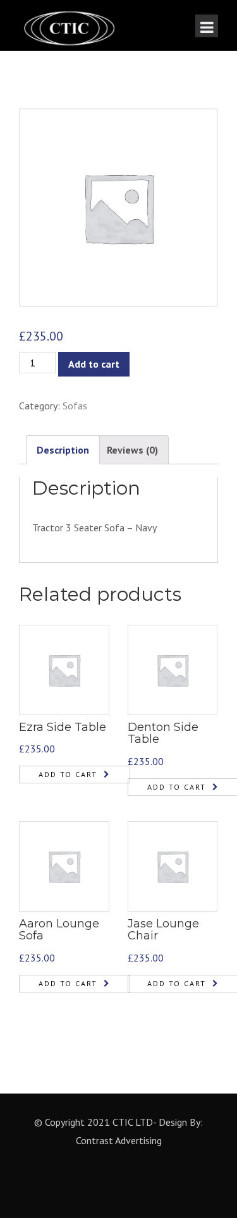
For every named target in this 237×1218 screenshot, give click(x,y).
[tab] (63, 450)
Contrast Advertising (119, 1140)
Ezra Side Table (62, 727)
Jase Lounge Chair (163, 930)
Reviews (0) (132, 449)
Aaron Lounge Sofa (59, 930)
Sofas (75, 405)
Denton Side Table (163, 733)
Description (63, 449)
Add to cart (93, 364)
